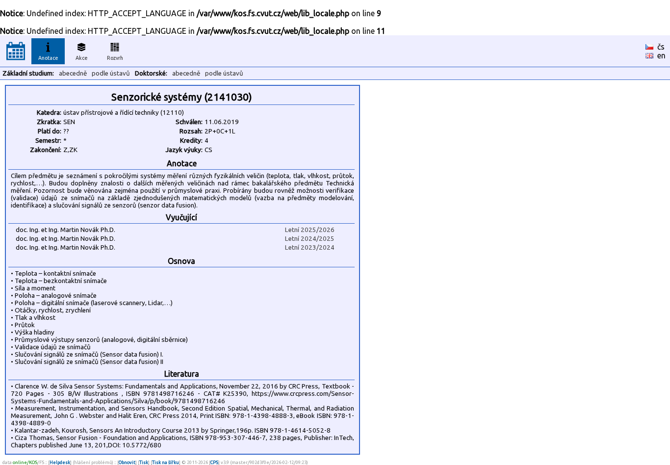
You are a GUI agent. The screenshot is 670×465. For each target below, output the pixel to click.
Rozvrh (115, 58)
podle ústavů (111, 73)
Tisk (143, 462)
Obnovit (127, 462)
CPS (214, 462)
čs (661, 46)
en (661, 55)
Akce (82, 58)
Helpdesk (60, 462)
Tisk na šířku (165, 462)
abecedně (73, 73)
